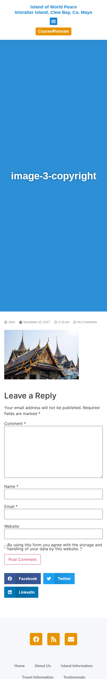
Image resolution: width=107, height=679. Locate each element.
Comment (15, 423)
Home (19, 666)
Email (11, 506)
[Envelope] (71, 639)
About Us (43, 666)
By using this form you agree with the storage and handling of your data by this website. (54, 547)
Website (11, 526)
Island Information (77, 666)
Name (11, 486)
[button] (53, 21)
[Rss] (53, 639)
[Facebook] (36, 639)
